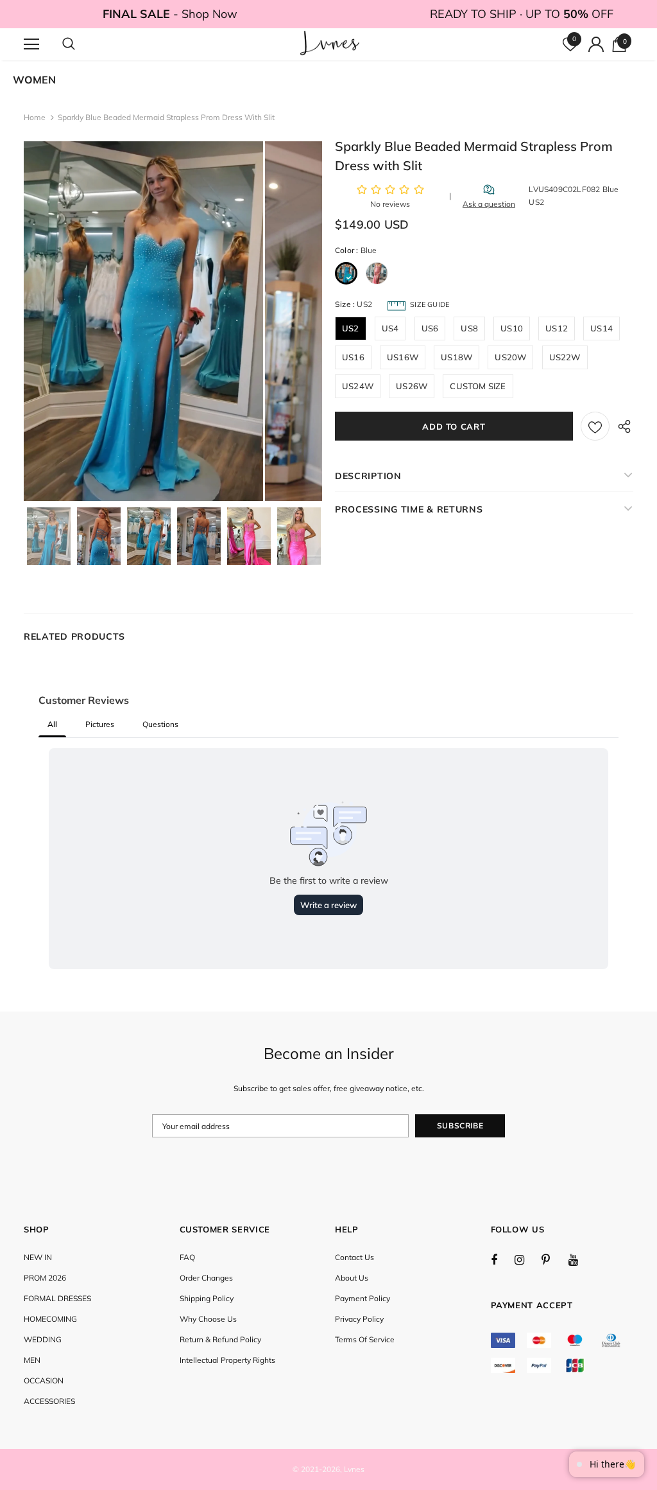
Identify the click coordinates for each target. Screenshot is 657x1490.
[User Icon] (596, 44)
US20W (510, 357)
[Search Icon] (81, 44)
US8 (469, 328)
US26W (411, 386)
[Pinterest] (553, 1259)
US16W (402, 357)
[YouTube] (580, 1259)
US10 (511, 328)
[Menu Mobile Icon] (31, 44)
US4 (390, 328)
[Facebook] (502, 1259)
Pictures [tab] (99, 724)
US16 (353, 357)
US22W (565, 357)
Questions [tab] (160, 724)
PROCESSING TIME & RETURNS (409, 509)
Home (35, 117)
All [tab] (52, 724)
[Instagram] (526, 1259)
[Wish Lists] (595, 426)
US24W (357, 386)
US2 (350, 328)
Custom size (478, 386)
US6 (430, 328)
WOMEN (34, 79)
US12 (556, 328)
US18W (456, 357)
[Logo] (330, 43)
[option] (143, 321)
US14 (601, 328)
